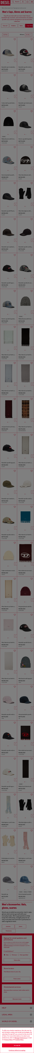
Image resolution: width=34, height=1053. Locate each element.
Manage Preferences (21, 1037)
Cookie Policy (19, 1039)
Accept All (17, 1045)
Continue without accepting (17, 1050)
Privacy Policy (8, 1039)
